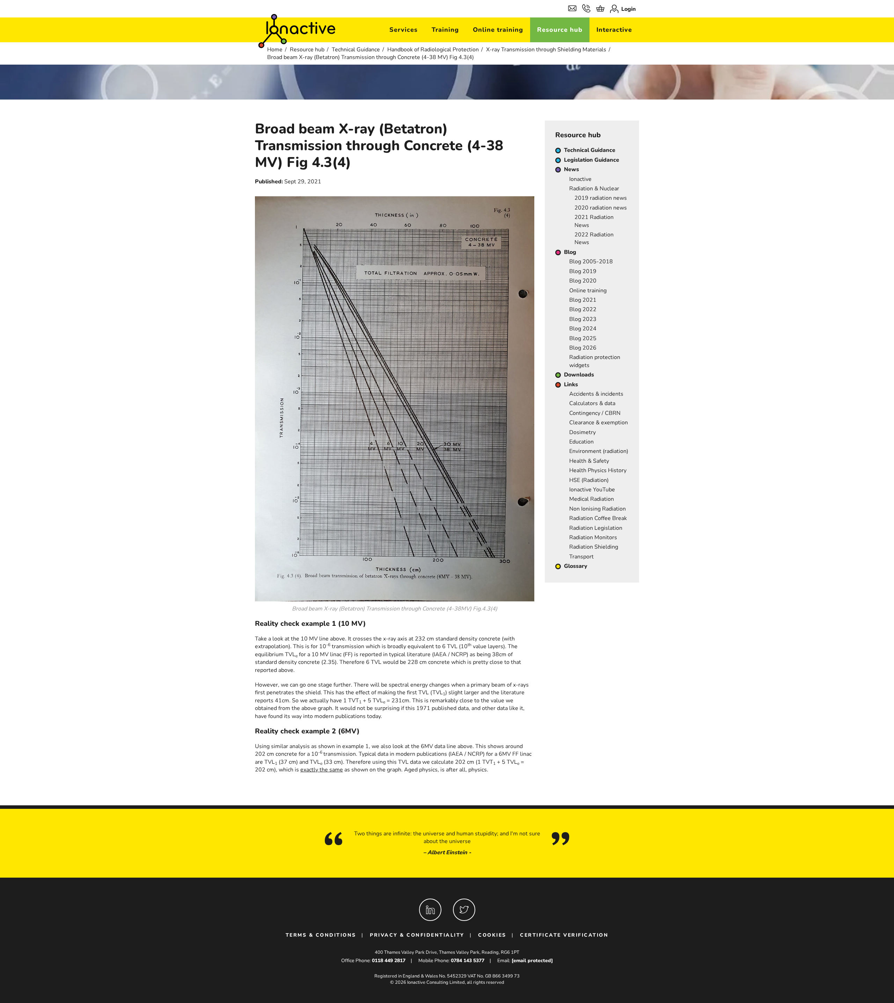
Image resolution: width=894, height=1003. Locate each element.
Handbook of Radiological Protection (433, 49)
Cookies (492, 935)
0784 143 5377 (467, 960)
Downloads (579, 375)
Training (445, 29)
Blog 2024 (582, 328)
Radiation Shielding (593, 547)
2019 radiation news (600, 198)
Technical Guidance (356, 49)
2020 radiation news (600, 208)
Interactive (614, 29)
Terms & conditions (321, 935)
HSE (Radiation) (589, 480)
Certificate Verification (564, 935)
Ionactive (580, 179)
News (571, 169)
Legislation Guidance (591, 160)
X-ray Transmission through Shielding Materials (546, 49)
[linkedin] (430, 910)
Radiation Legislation (595, 528)
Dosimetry (582, 432)
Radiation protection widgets (594, 361)
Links (571, 384)
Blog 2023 (582, 319)
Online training (498, 29)
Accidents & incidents (596, 394)
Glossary (575, 566)
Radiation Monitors (593, 537)
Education (581, 442)
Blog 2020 (582, 281)
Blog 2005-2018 (591, 261)
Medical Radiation (591, 499)
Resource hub (559, 29)
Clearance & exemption (598, 422)
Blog (570, 252)
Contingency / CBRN (595, 413)
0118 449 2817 (388, 960)
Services (403, 29)
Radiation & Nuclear (594, 188)
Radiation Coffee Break (598, 518)
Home (275, 49)
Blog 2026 (582, 348)
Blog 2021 (582, 300)
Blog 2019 (582, 271)
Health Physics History (597, 470)
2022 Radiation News (594, 238)
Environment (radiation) (598, 451)
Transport (581, 557)
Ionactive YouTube (592, 489)
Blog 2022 (582, 309)
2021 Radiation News (594, 221)
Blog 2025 (582, 338)
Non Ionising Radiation (597, 509)
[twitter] (464, 910)
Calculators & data (592, 403)
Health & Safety (589, 461)
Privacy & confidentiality (417, 935)
